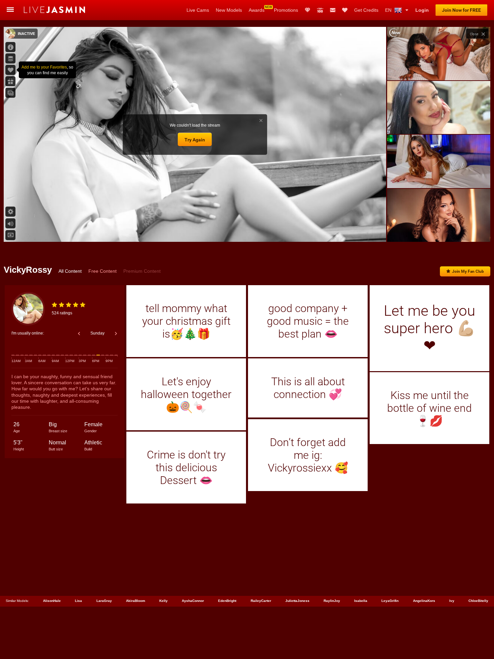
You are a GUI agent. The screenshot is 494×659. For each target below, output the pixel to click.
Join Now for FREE (461, 10)
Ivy (451, 601)
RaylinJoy (332, 601)
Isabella (360, 601)
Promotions (286, 10)
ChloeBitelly (478, 601)
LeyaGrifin (390, 601)
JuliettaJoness (297, 601)
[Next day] (116, 333)
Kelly (163, 601)
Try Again (194, 139)
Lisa (78, 601)
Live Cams (198, 10)
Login (422, 10)
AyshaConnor (193, 601)
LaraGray (104, 601)
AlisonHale (52, 601)
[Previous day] (79, 333)
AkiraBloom (135, 601)
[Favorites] (344, 10)
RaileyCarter (261, 601)
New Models (229, 10)
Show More (438, 230)
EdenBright (227, 601)
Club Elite (307, 10)
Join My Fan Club (468, 271)
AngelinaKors (424, 601)
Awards (256, 10)
